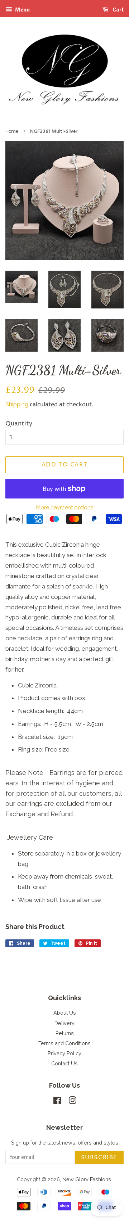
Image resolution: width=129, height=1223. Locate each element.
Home (11, 131)
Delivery (64, 1023)
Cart (117, 10)
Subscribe (99, 1157)
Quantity (18, 423)
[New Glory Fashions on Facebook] (57, 1101)
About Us (64, 1013)
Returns (65, 1033)
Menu (22, 9)
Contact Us (64, 1063)
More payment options (64, 507)
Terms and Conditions (64, 1043)
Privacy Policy (64, 1053)
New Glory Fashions (86, 1179)
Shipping (16, 404)
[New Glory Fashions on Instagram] (72, 1101)
